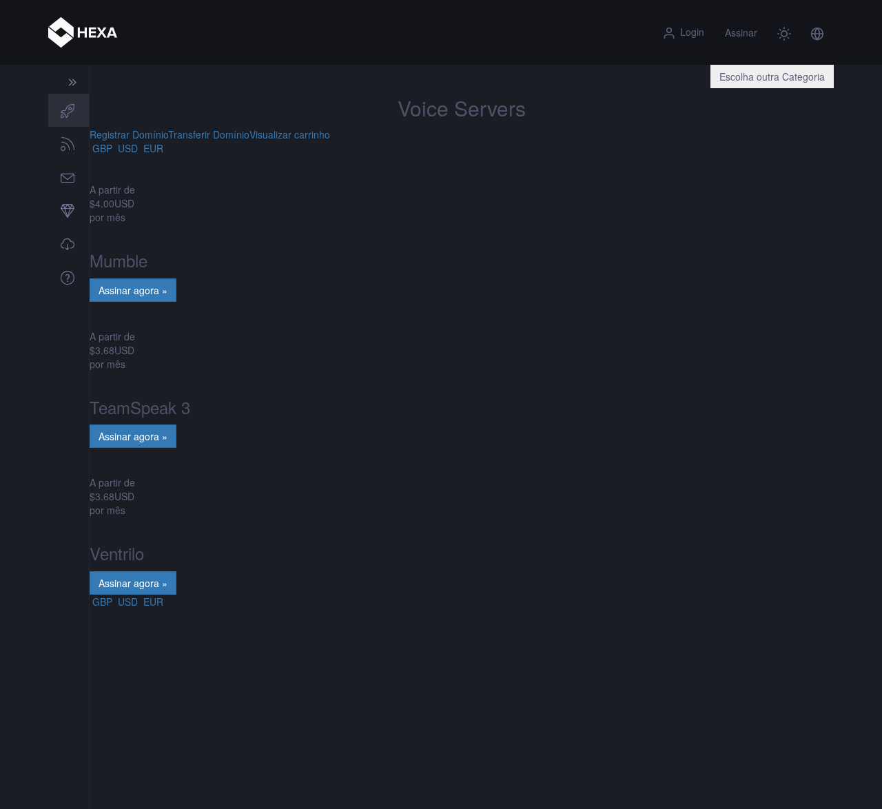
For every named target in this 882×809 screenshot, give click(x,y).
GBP (101, 148)
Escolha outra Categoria (772, 76)
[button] (817, 32)
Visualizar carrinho (289, 134)
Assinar (741, 32)
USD (126, 148)
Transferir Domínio (208, 134)
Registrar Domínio (129, 134)
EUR (152, 148)
